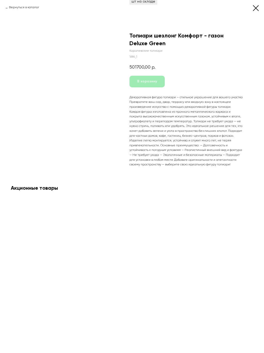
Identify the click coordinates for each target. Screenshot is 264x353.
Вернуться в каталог (24, 7)
